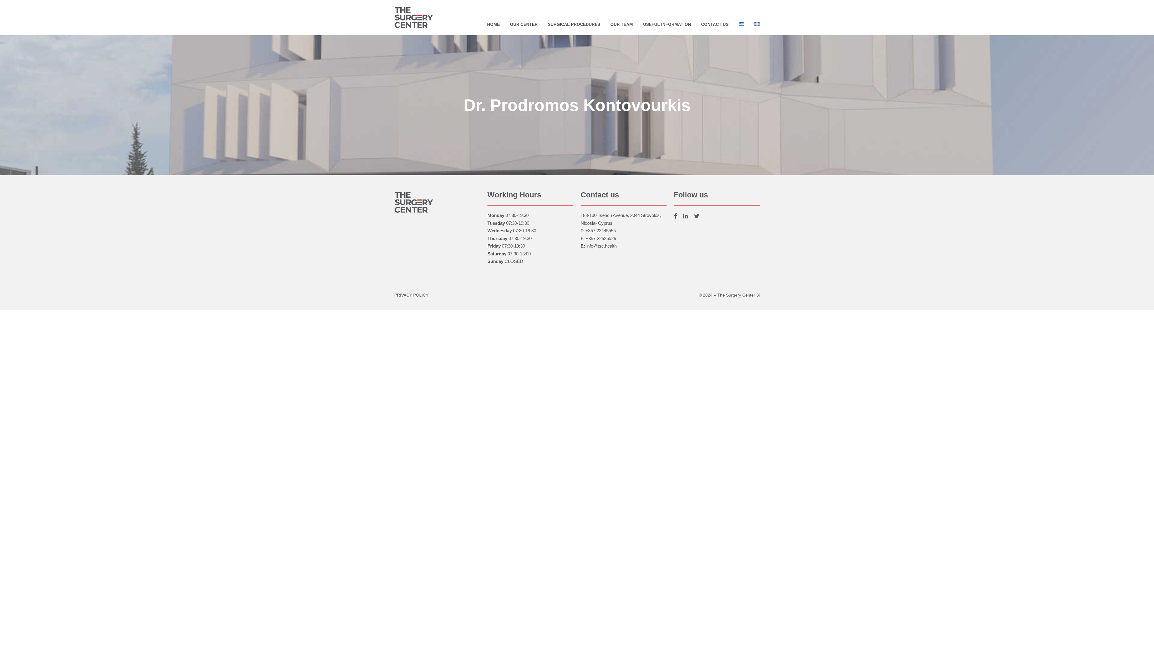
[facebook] (675, 216)
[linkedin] (685, 216)
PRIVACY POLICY (411, 295)
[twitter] (696, 216)
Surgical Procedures (574, 24)
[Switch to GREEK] (741, 26)
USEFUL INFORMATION (667, 24)
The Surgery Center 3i (738, 295)
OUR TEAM (621, 24)
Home (493, 24)
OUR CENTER (524, 24)
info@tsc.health (601, 245)
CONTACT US (714, 24)
